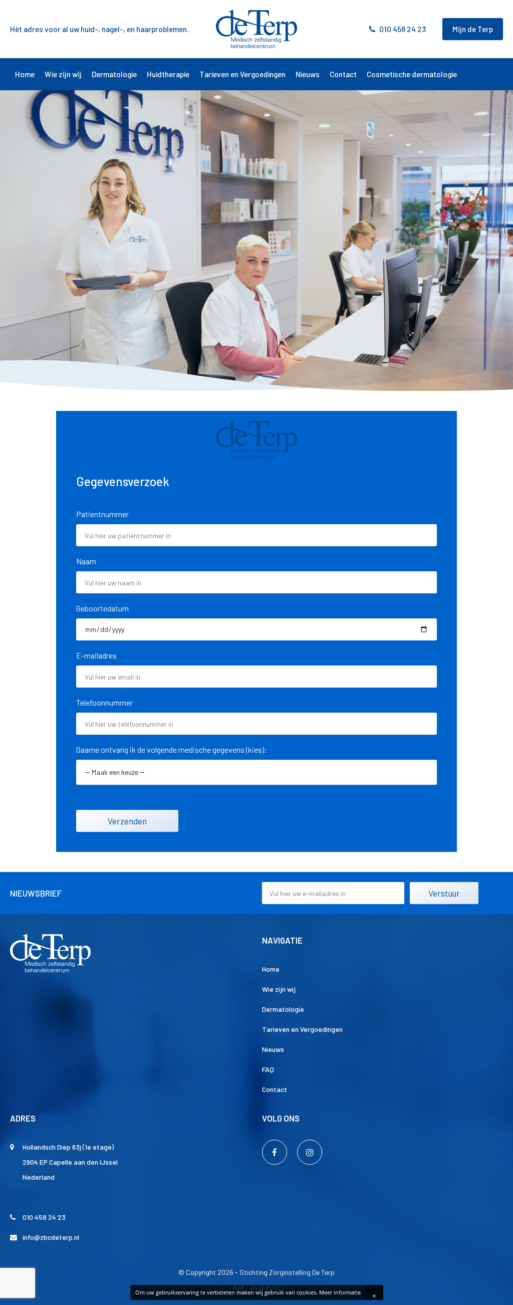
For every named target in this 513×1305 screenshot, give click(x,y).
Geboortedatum (102, 608)
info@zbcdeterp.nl (51, 1237)
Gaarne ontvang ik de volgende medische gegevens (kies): (171, 749)
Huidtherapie (168, 74)
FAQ (268, 1069)
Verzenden (127, 821)
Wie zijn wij (63, 74)
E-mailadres (96, 655)
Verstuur (444, 893)
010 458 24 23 (402, 29)
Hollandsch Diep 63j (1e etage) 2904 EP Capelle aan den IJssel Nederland (70, 1162)
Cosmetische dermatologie (412, 74)
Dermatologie (114, 74)
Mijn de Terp (472, 29)
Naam (86, 561)
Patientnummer (102, 514)
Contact (343, 74)
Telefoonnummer (104, 702)
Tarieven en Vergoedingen (242, 74)
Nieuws (308, 74)
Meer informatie (340, 1292)
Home (25, 74)
